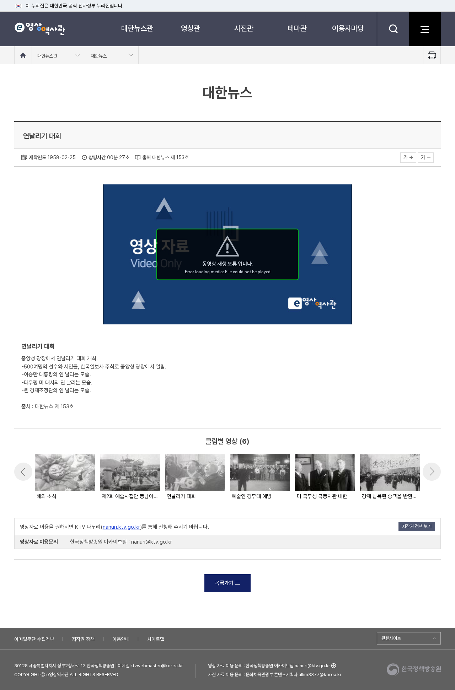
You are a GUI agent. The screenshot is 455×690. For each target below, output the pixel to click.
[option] (64, 477)
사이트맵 (155, 639)
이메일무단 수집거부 (34, 639)
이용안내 (120, 639)
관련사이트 (391, 638)
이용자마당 (348, 28)
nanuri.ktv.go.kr (121, 527)
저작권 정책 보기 (417, 526)
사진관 (243, 28)
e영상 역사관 (39, 28)
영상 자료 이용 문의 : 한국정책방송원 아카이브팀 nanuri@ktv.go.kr (269, 665)
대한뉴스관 (137, 28)
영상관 (190, 28)
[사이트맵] (424, 28)
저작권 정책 (83, 639)
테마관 (297, 28)
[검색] (393, 28)
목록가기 (224, 583)
